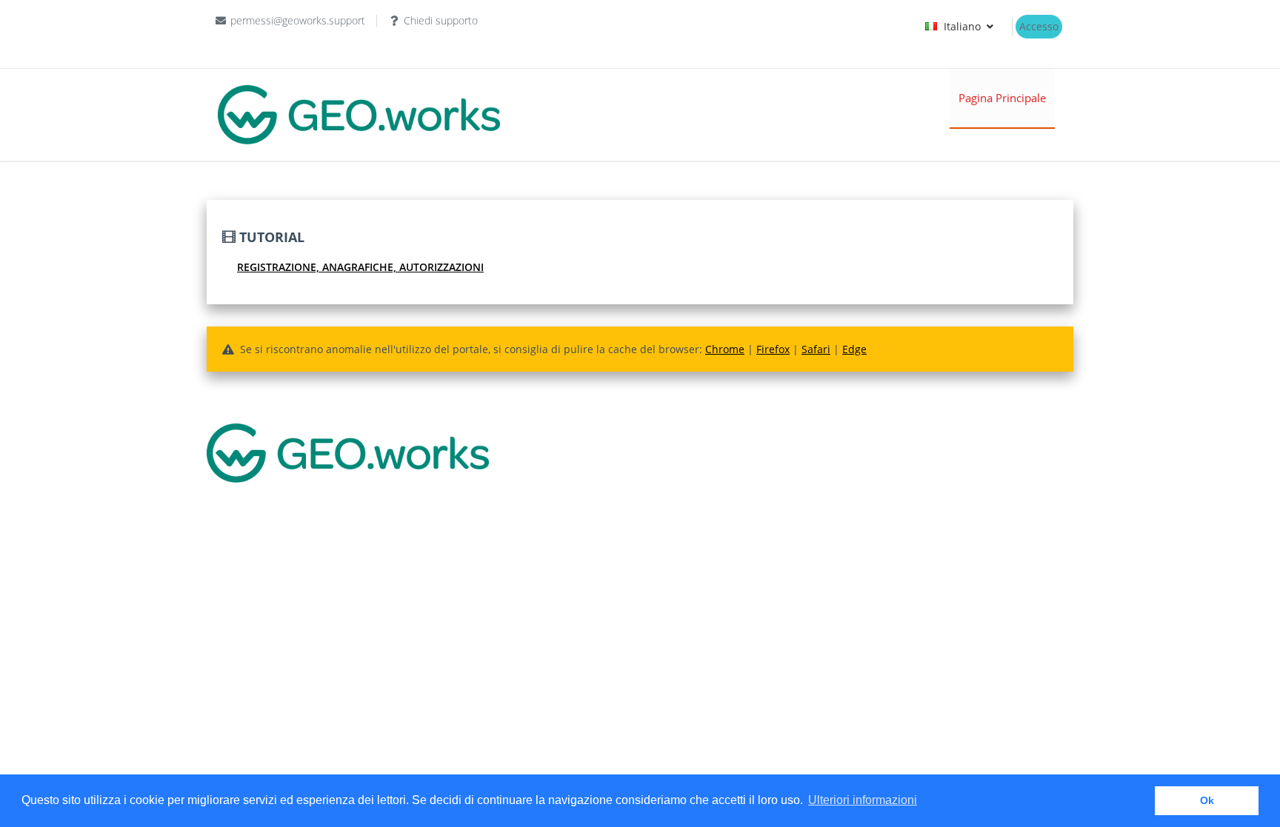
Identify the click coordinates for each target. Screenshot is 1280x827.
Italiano (962, 26)
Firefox (773, 349)
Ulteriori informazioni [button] (862, 800)
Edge (854, 349)
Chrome (724, 349)
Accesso (1039, 26)
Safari (815, 349)
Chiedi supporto (441, 20)
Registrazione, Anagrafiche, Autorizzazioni (360, 267)
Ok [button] (1207, 800)
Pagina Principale (1002, 97)
